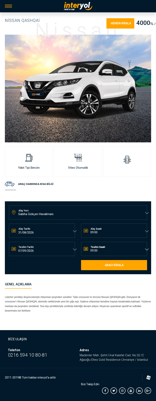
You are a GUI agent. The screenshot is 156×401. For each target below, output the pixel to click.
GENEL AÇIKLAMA (18, 284)
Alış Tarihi (24, 228)
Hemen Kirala (121, 23)
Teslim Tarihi (26, 246)
